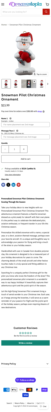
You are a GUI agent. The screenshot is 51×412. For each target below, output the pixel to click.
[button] (6, 83)
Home (4, 25)
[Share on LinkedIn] (13, 185)
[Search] (46, 12)
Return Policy (19, 403)
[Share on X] (8, 185)
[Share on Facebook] (3, 185)
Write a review (25, 343)
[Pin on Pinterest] (19, 185)
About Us (30, 403)
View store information (13, 175)
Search (9, 403)
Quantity (4, 143)
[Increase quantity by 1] (23, 149)
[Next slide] (48, 84)
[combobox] (22, 12)
